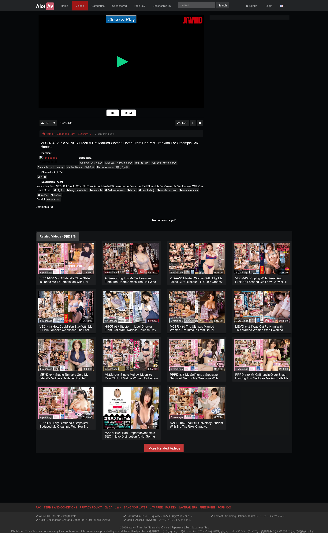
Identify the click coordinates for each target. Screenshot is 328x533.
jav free (156, 507)
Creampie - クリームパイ (51, 167)
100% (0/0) (66, 123)
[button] (282, 6)
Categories (98, 6)
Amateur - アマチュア (91, 162)
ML (113, 112)
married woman (168, 190)
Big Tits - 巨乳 (142, 162)
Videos (80, 6)
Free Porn (207, 507)
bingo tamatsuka (78, 190)
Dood (128, 112)
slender (44, 194)
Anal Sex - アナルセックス (118, 162)
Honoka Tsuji (53, 199)
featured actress (116, 190)
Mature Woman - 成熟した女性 (113, 167)
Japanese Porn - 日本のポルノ (75, 134)
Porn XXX (224, 507)
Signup (252, 6)
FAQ (38, 507)
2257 (118, 507)
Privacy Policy (91, 507)
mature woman (190, 190)
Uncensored (119, 6)
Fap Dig (170, 507)
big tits (60, 190)
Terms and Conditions (60, 507)
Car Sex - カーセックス (164, 162)
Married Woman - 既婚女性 (80, 167)
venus (57, 194)
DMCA (108, 507)
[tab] (57, 236)
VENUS (42, 176)
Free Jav (139, 6)
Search (222, 5)
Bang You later (135, 507)
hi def (133, 190)
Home (64, 6)
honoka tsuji (148, 190)
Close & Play (121, 19)
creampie (97, 190)
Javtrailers (188, 507)
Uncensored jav (162, 6)
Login (268, 6)
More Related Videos (163, 448)
